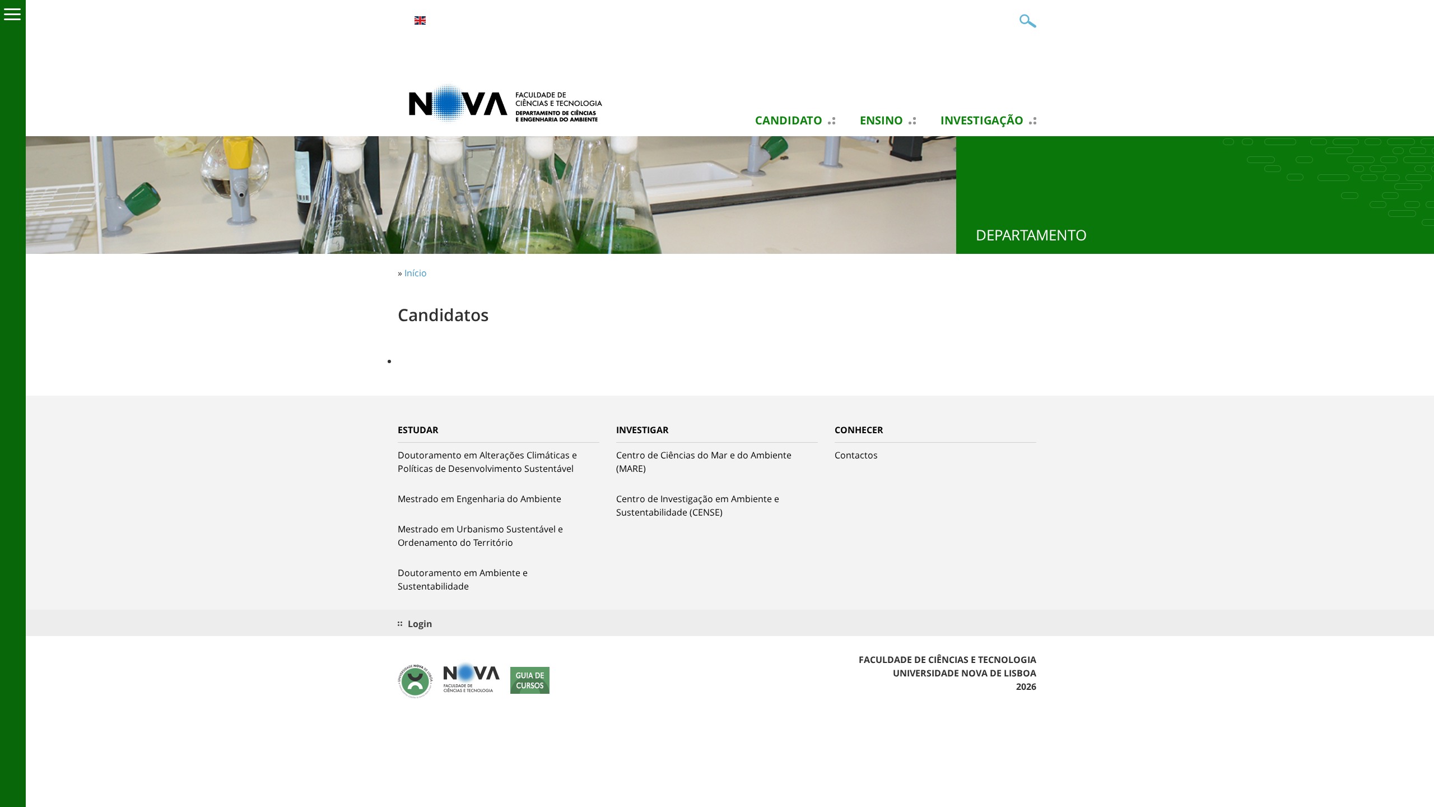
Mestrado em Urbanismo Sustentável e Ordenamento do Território (480, 536)
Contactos (856, 455)
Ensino (881, 120)
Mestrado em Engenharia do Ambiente (479, 499)
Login (420, 624)
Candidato (788, 120)
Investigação (982, 120)
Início (415, 273)
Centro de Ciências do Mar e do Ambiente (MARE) (704, 462)
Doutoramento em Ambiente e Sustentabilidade (463, 579)
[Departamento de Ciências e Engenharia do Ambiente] (510, 102)
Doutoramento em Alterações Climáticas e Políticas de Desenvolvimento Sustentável (487, 462)
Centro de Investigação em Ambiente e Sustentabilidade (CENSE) (697, 505)
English (420, 20)
